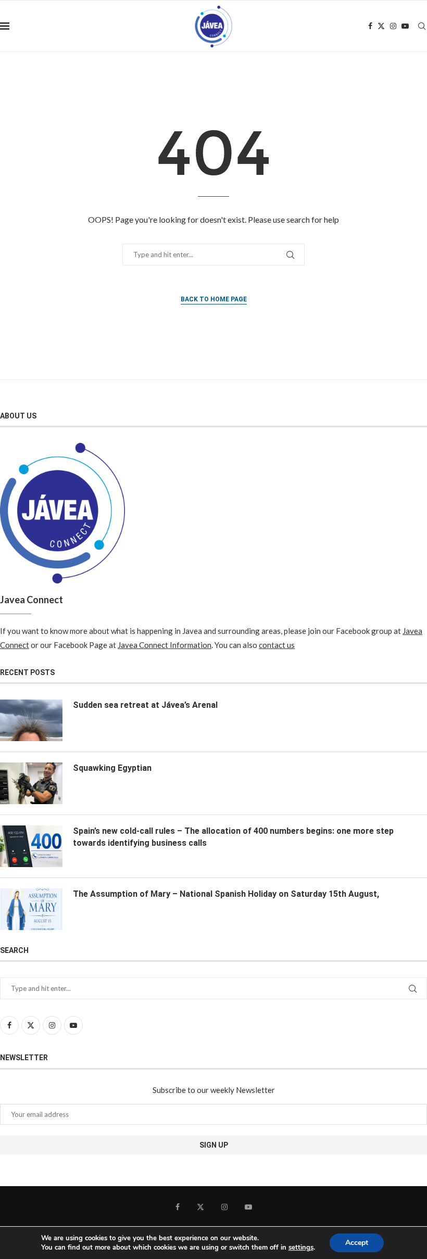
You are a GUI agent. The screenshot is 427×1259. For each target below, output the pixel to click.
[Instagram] (393, 26)
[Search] (422, 26)
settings (300, 1247)
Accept (356, 1243)
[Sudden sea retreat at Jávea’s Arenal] (31, 720)
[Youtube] (405, 26)
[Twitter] (381, 26)
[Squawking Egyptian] (31, 783)
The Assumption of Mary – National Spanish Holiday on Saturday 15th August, (226, 894)
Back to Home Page (214, 299)
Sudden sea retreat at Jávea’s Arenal (145, 705)
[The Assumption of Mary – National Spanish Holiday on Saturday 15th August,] (31, 909)
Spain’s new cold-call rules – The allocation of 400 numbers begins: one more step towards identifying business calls (233, 836)
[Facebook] (370, 26)
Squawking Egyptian (112, 768)
